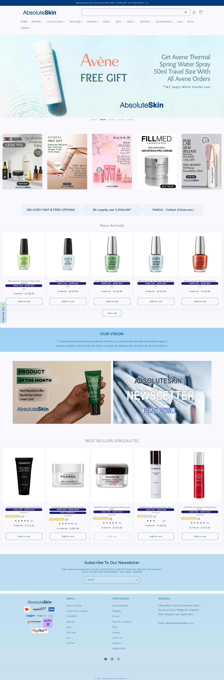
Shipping (116, 611)
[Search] (185, 12)
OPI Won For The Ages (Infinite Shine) (112, 281)
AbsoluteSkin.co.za (121, 678)
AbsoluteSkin (107, 678)
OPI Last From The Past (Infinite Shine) (156, 281)
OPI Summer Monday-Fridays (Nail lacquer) (24, 282)
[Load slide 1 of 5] (93, 120)
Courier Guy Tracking (76, 611)
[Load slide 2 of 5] (102, 120)
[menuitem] (24, 22)
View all (112, 313)
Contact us (117, 638)
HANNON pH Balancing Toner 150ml (156, 507)
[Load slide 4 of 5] (121, 120)
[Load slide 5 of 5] (130, 120)
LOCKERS (71, 616)
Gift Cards (71, 632)
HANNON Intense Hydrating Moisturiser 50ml (112, 508)
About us (116, 643)
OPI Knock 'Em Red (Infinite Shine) (200, 281)
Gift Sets (70, 643)
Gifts (68, 627)
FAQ (114, 627)
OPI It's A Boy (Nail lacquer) (67, 281)
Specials (70, 621)
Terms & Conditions (122, 621)
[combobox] (136, 12)
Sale (68, 638)
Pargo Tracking (73, 605)
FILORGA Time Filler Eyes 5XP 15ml (68, 507)
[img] (12, 516)
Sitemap (116, 632)
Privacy (115, 616)
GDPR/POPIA (119, 648)
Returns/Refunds (120, 605)
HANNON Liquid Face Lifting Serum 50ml (200, 508)
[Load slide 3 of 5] (112, 120)
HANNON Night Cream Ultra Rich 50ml (24, 507)
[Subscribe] (136, 579)
